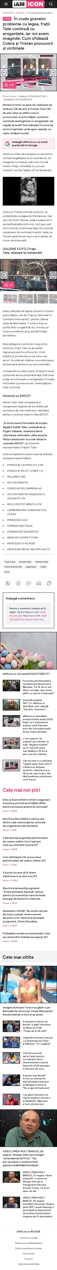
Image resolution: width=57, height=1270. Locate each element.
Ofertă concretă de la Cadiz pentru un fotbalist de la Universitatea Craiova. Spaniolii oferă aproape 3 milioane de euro (28, 1061)
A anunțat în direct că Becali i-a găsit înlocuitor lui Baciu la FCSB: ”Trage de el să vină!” (28, 1026)
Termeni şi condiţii (28, 1238)
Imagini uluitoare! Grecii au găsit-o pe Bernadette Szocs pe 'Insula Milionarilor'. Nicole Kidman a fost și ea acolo (28, 991)
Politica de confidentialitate (28, 1243)
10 (11, 285)
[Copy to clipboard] (49, 583)
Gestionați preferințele (28, 1264)
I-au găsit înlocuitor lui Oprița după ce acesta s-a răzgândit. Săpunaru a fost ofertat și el (28, 1099)
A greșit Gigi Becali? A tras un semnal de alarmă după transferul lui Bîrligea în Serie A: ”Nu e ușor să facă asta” (28, 1082)
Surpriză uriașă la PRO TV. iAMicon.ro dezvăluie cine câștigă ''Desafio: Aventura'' (28, 705)
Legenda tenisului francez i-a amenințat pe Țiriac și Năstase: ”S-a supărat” (28, 1042)
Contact (28, 1259)
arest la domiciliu (13, 567)
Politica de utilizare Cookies (28, 1248)
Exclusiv (21, 13)
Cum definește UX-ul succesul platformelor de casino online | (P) (28, 860)
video (43, 567)
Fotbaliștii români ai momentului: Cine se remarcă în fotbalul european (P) (28, 936)
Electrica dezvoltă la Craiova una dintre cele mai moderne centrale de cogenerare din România (28, 823)
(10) (12, 85)
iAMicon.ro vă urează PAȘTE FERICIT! (28, 654)
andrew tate (41, 562)
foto (7, 572)
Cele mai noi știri (21, 790)
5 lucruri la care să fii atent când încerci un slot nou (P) (28, 875)
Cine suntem (28, 1253)
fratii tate (10, 562)
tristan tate (25, 562)
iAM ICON (8, 13)
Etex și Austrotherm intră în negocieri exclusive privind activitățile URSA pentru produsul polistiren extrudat (28, 804)
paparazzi (31, 567)
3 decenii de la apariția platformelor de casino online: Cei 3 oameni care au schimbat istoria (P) (28, 842)
